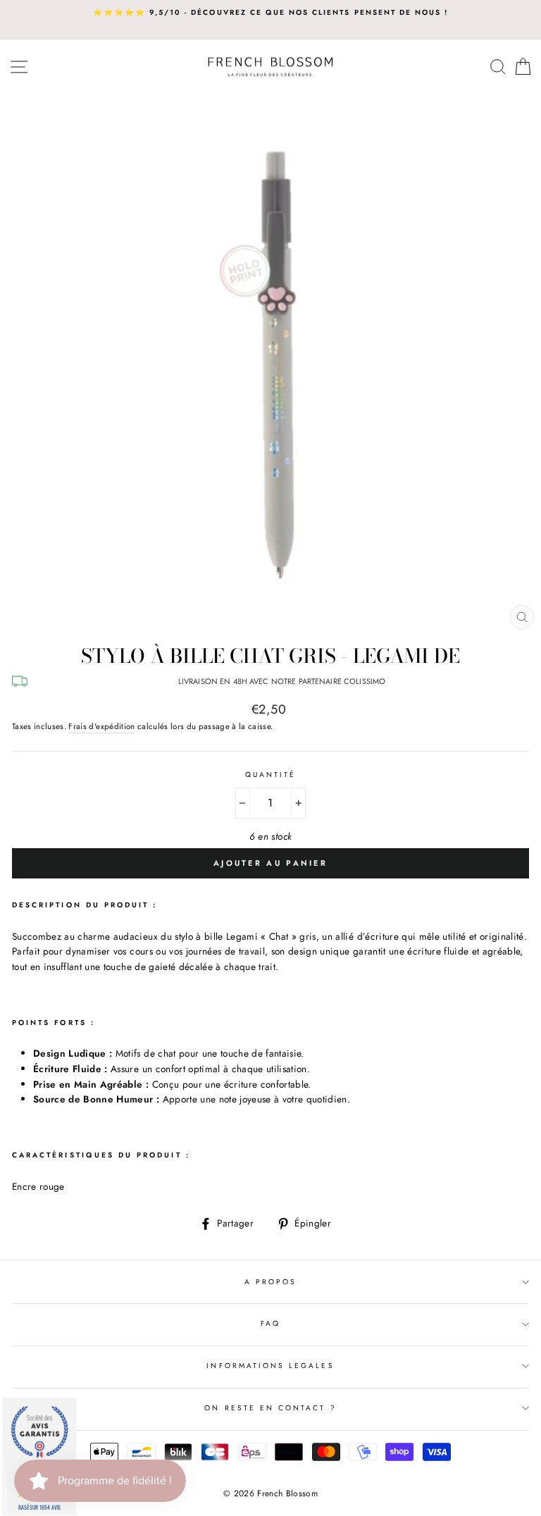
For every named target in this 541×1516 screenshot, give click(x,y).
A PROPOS (270, 1281)
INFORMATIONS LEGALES (270, 1365)
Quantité (270, 774)
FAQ (270, 1323)
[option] (270, 12)
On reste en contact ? (270, 1408)
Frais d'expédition (101, 726)
